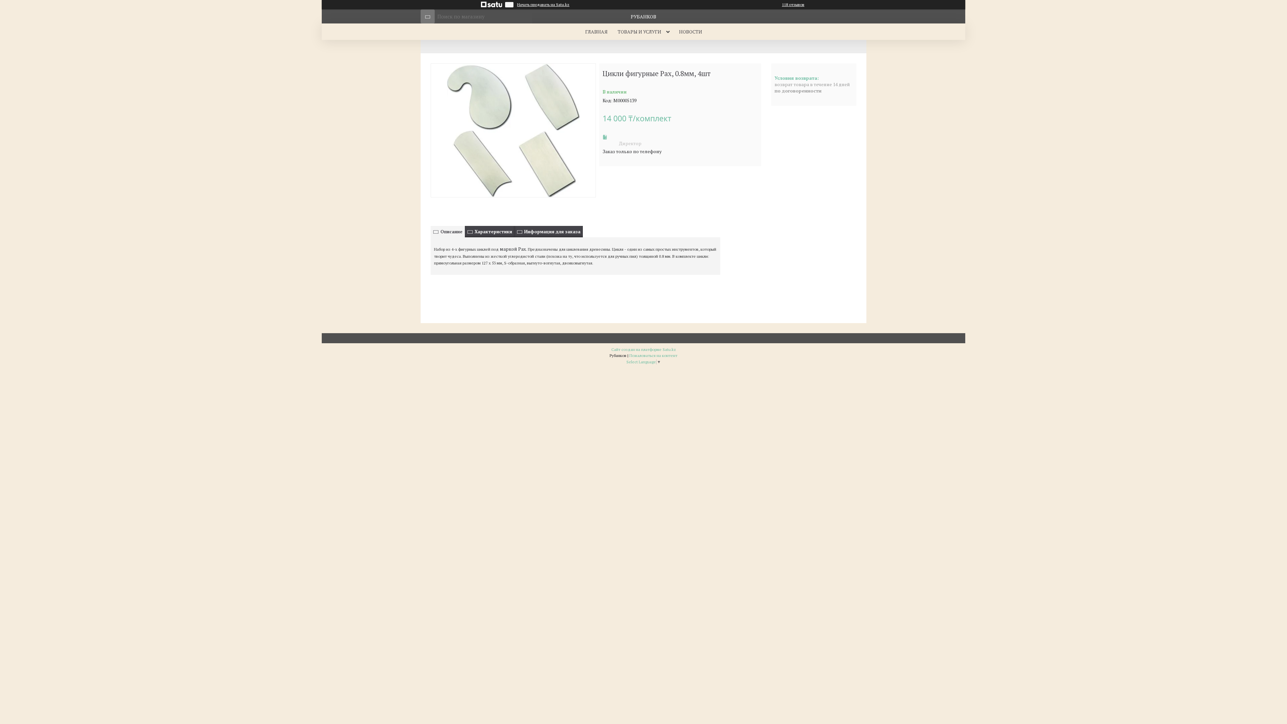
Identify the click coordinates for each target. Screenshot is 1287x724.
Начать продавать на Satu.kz (543, 4)
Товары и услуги (639, 31)
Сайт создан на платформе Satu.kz (643, 349)
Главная (596, 31)
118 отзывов (793, 4)
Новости (690, 31)
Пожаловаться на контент (653, 355)
